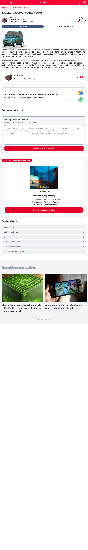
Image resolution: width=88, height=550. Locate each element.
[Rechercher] (6, 3)
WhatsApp (54, 94)
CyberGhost (44, 192)
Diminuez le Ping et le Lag (44, 196)
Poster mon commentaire (44, 148)
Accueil (5, 8)
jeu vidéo (6, 52)
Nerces (13, 17)
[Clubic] (44, 3)
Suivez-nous (23, 26)
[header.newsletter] (11, 3)
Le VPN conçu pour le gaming (16, 160)
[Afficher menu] (3, 2)
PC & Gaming (15, 8)
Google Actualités (36, 94)
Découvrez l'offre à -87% (44, 210)
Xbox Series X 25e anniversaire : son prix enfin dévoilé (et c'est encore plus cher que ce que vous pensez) (22, 308)
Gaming (26, 8)
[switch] (80, 2)
